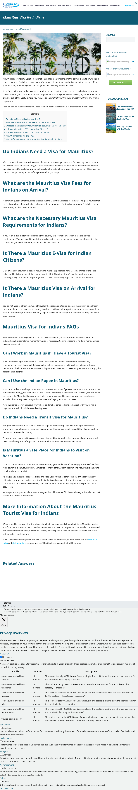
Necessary (7, 657)
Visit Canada (39, 5)
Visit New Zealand (64, 5)
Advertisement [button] (7, 764)
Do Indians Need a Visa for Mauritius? (22, 119)
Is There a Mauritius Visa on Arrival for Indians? (26, 132)
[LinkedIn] (21, 584)
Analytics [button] (4, 751)
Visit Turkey (90, 5)
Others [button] (3, 778)
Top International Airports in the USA (125, 108)
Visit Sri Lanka (79, 5)
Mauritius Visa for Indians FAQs (19, 136)
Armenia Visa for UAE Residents (124, 128)
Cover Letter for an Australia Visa (125, 118)
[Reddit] (25, 584)
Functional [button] (5, 724)
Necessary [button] (4, 653)
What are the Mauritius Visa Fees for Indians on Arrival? (30, 122)
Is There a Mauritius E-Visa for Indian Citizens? (26, 129)
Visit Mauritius (22, 28)
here (120, 612)
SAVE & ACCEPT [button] (7, 788)
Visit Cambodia (102, 5)
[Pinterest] (13, 584)
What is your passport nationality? (116, 54)
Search (132, 39)
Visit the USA (28, 5)
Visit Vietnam (51, 5)
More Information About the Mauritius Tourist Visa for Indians (33, 139)
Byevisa (9, 28)
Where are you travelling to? (119, 68)
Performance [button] (6, 738)
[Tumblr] (17, 584)
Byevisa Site (130, 5)
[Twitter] (9, 584)
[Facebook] (5, 584)
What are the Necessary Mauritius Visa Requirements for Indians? (34, 125)
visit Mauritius (18, 543)
